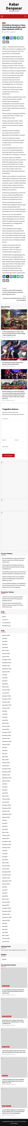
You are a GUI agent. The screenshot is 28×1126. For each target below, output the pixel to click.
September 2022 (6, 777)
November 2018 (6, 911)
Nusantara (5, 387)
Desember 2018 (6, 908)
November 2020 (6, 844)
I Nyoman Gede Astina (8, 597)
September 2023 (6, 741)
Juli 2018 (4, 923)
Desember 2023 (6, 732)
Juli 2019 (4, 887)
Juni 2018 (4, 926)
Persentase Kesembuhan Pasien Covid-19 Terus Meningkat (14, 298)
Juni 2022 (4, 787)
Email (17, 440)
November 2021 (6, 808)
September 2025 (6, 668)
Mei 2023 (4, 753)
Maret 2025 (5, 687)
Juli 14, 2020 (10, 32)
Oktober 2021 (6, 811)
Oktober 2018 (6, 914)
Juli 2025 (4, 674)
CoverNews (23, 1121)
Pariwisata (14, 358)
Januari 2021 (5, 838)
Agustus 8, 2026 (10, 400)
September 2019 (6, 881)
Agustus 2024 (6, 708)
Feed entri (5, 619)
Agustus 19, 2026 (10, 1054)
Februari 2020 (6, 865)
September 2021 (6, 814)
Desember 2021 (6, 805)
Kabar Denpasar (14, 6)
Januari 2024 (5, 729)
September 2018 (6, 917)
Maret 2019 (5, 899)
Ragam (16, 327)
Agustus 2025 (6, 671)
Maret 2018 (5, 935)
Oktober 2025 (6, 665)
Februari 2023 (6, 762)
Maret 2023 (5, 759)
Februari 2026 (6, 653)
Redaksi (4, 959)
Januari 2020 (5, 868)
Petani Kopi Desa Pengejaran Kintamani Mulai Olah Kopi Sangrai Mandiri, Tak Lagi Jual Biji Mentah (13, 566)
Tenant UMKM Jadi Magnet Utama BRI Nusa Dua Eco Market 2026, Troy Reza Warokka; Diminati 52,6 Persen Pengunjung (14, 585)
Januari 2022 (5, 802)
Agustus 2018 (6, 920)
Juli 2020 (4, 850)
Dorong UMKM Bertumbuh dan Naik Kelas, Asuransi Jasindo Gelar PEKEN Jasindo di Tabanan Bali (13, 560)
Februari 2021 (6, 835)
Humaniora (19, 385)
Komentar (5, 418)
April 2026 (5, 647)
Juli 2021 (4, 820)
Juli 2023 (4, 747)
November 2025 (6, 662)
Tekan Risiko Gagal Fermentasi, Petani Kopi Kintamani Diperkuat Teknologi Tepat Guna (14, 572)
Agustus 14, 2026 (10, 1084)
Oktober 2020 (6, 847)
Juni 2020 (4, 853)
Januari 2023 (5, 765)
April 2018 (5, 932)
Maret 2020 (5, 862)
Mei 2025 (4, 680)
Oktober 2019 (6, 878)
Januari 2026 (5, 656)
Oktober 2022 (6, 774)
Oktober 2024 (6, 702)
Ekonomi (8, 327)
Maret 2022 (5, 796)
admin (5, 32)
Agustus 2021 (6, 817)
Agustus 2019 (6, 884)
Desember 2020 (6, 841)
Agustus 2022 (6, 781)
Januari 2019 (5, 905)
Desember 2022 (6, 768)
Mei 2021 (4, 826)
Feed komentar (6, 622)
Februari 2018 (6, 938)
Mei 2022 (4, 790)
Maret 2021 (5, 832)
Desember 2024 (6, 696)
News (4, 23)
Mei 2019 (4, 893)
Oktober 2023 (6, 738)
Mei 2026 (4, 644)
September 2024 (6, 705)
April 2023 (5, 756)
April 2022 (5, 793)
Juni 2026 (4, 641)
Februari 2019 (6, 902)
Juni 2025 (4, 677)
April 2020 (5, 859)
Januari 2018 (5, 941)
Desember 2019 (6, 871)
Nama (4, 440)
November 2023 (6, 735)
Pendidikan (8, 1016)
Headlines (5, 358)
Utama (23, 358)
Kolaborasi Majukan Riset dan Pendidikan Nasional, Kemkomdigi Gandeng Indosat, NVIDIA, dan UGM (13, 578)
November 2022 (6, 771)
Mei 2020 (4, 856)
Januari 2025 (5, 693)
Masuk (4, 616)
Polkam (19, 358)
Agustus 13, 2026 (10, 337)
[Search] (25, 16)
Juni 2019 (4, 890)
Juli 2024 (4, 711)
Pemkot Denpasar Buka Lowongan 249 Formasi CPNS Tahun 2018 (12, 605)
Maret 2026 (5, 650)
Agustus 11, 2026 (10, 366)
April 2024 (5, 720)
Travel (19, 387)
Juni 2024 (4, 714)
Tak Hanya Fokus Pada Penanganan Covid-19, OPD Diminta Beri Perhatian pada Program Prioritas (12, 291)
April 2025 (5, 684)
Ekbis (4, 327)
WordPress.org (6, 625)
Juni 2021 (4, 823)
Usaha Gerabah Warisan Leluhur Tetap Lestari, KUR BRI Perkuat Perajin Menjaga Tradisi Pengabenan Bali (13, 333)
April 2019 (5, 896)
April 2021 (5, 829)
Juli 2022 (4, 784)
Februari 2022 (6, 799)
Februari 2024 (6, 726)
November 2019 (6, 875)
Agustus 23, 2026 (10, 994)
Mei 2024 (4, 717)
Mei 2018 (4, 929)
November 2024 (6, 699)
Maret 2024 (5, 723)
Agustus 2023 (6, 744)
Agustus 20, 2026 (10, 1025)
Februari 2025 (6, 690)
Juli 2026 (4, 638)
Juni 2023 (4, 750)
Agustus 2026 (6, 635)
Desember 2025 (6, 659)
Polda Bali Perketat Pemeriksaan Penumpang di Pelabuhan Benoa (12, 598)
